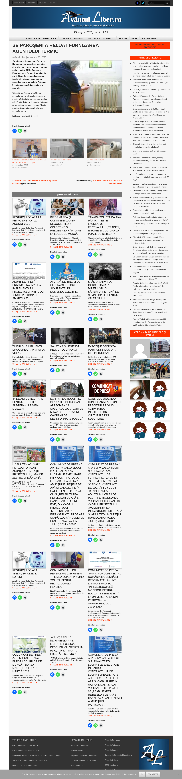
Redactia (42, 2)
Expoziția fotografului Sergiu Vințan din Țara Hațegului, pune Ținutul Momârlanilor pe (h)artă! (151, 312)
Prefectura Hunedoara (80, 745)
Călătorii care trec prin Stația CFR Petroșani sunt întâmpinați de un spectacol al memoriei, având (102, 359)
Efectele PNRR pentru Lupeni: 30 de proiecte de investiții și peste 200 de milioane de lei (148, 240)
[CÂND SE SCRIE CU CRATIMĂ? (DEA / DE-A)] (160, 390)
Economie (79, 38)
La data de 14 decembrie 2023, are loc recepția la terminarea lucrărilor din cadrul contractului (66, 530)
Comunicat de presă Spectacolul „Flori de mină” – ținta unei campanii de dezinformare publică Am (66, 425)
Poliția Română (77, 750)
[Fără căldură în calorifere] (67, 148)
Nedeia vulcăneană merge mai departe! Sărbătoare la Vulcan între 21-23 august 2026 (150, 302)
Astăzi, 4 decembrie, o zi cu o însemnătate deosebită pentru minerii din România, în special (104, 304)
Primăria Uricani (111, 760)
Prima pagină (19, 2)
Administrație (49, 38)
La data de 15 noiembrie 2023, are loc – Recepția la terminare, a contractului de (105, 526)
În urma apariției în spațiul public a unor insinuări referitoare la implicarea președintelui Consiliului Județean (104, 425)
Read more (153, 774)
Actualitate (31, 38)
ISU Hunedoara (111, 765)
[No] (178, 774)
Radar (134, 38)
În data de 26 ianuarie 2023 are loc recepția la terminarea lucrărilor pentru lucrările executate (104, 711)
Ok (142, 774)
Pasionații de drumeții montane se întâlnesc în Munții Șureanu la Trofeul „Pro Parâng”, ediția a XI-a (151, 82)
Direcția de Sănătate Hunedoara (118, 755)
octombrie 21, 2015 (36, 57)
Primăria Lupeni (111, 750)
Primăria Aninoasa (112, 745)
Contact (52, 2)
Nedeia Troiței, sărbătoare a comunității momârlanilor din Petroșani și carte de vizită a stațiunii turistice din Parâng (149, 322)
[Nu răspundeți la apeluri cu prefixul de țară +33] (140, 390)
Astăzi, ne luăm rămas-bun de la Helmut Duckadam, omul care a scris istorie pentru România (67, 356)
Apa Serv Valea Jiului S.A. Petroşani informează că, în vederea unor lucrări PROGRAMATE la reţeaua (28, 230)
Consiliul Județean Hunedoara (83, 760)
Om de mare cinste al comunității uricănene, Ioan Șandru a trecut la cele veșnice (149, 269)
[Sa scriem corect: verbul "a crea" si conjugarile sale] (140, 411)
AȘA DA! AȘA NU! (149, 38)
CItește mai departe (23, 235)
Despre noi (31, 2)
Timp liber (93, 38)
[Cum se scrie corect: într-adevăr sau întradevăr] (140, 432)
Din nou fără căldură (95, 160)
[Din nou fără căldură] (104, 148)
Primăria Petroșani (112, 740)
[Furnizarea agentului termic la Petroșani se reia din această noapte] (29, 148)
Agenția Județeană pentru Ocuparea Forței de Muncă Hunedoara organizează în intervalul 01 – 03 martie (29, 677)
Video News (108, 38)
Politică (65, 38)
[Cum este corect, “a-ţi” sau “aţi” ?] (140, 349)
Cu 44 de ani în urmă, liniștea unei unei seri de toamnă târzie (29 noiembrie (28, 414)
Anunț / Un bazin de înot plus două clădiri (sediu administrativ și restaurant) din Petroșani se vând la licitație (150, 286)
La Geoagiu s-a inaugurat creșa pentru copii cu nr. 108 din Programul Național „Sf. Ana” (151, 177)
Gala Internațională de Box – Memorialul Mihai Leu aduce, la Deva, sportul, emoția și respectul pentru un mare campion (150, 250)
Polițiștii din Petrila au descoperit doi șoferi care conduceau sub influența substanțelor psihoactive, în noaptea (27, 359)
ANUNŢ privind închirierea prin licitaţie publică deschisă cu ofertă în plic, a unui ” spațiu (67, 660)
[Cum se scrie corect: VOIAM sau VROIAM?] (160, 432)
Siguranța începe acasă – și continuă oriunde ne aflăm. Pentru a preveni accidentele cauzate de (65, 298)
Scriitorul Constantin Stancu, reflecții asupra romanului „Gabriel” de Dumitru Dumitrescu (149, 161)
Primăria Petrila (77, 765)
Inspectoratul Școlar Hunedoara (84, 755)
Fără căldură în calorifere (60, 160)
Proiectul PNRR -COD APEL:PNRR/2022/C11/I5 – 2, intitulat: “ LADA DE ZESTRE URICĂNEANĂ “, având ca (29, 485)
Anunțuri (123, 38)
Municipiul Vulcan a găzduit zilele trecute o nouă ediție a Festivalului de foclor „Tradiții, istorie (105, 240)
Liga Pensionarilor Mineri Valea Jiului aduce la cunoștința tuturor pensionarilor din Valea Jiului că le (67, 593)
